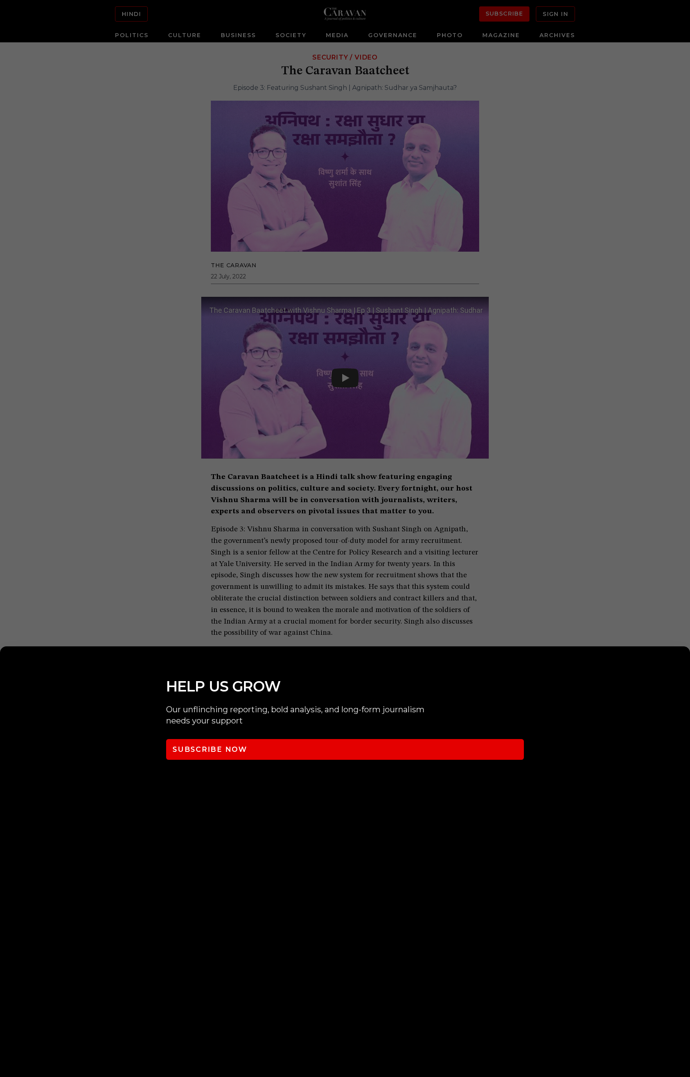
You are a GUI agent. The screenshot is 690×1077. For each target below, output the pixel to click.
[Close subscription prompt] (682, 663)
